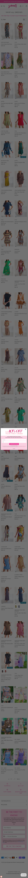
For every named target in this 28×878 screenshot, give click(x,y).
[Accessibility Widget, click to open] (1, 877)
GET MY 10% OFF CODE (14, 444)
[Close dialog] (25, 429)
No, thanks (14, 448)
